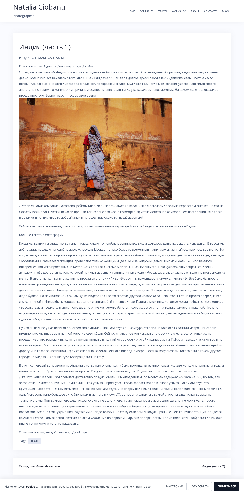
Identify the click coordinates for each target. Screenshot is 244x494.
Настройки (174, 486)
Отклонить (200, 486)
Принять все (226, 486)
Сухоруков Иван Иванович (39, 466)
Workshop (179, 11)
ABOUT (195, 11)
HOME (131, 11)
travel (35, 441)
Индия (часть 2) (213, 466)
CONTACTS (211, 11)
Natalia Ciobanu (39, 7)
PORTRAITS (147, 11)
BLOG (225, 11)
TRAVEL (162, 11)
